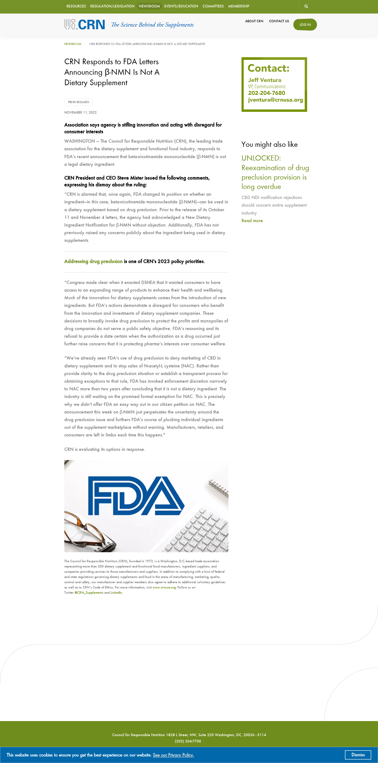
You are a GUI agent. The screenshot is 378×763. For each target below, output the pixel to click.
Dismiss (358, 755)
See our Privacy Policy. (173, 755)
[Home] (129, 24)
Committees (213, 6)
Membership (238, 6)
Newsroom (149, 6)
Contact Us (279, 21)
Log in (305, 25)
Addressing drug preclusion (93, 261)
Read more (252, 220)
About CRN (254, 21)
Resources (76, 6)
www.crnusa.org (164, 587)
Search (306, 6)
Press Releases (78, 102)
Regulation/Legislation (112, 6)
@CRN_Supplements (89, 593)
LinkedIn (116, 593)
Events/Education (181, 6)
